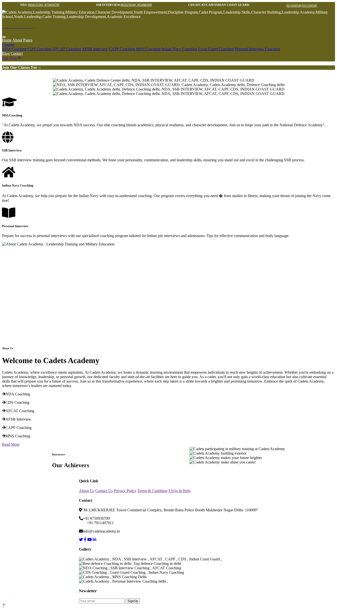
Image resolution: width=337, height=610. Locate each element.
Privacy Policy (125, 491)
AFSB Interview (95, 49)
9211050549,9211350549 (301, 5)
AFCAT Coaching (66, 49)
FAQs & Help (179, 491)
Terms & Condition (152, 491)
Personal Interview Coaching (257, 49)
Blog (6, 53)
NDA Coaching (14, 49)
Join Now (9, 58)
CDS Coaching (40, 49)
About (17, 40)
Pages (27, 40)
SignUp (133, 601)
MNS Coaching (148, 49)
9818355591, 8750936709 (43, 5)
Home (7, 40)
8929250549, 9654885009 (136, 5)
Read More (10, 444)
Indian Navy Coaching (179, 49)
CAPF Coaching (122, 49)
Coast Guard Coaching (216, 49)
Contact (17, 53)
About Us (86, 491)
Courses (8, 44)
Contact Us (104, 491)
